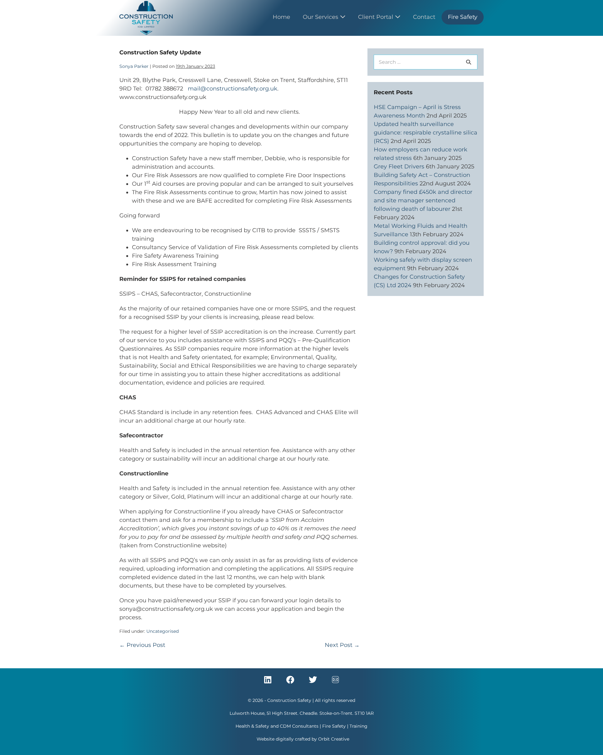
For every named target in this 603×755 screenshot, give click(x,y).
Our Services (321, 17)
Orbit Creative (333, 739)
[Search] (468, 62)
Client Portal (376, 17)
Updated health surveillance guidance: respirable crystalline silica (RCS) (425, 133)
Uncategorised (162, 631)
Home (281, 17)
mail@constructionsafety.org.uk (232, 88)
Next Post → (342, 645)
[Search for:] (425, 61)
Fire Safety (462, 17)
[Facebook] (290, 679)
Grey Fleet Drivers (399, 166)
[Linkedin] (267, 679)
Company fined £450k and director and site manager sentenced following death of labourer (423, 200)
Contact (424, 17)
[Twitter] (313, 679)
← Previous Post (142, 645)
